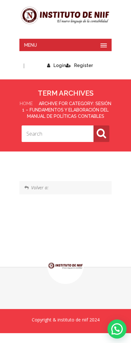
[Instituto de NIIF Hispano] (65, 15)
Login (59, 65)
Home (26, 103)
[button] (117, 329)
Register (83, 65)
